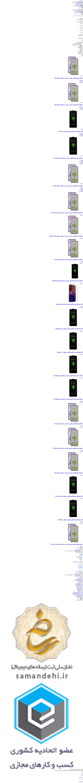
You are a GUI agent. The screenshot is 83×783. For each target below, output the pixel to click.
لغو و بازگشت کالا (79, 584)
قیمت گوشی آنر (80, 596)
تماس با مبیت (80, 578)
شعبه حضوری (80, 581)
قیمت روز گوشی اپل (79, 595)
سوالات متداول (80, 588)
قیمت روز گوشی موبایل (78, 592)
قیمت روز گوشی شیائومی (78, 594)
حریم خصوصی (80, 589)
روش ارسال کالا (79, 583)
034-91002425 (77, 549)
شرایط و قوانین (80, 587)
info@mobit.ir (77, 551)
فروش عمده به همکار (78, 580)
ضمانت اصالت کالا (79, 585)
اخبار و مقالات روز (79, 579)
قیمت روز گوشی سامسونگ (77, 593)
